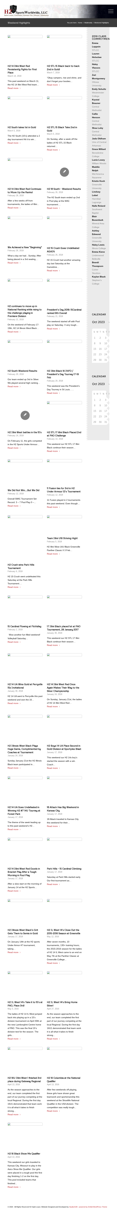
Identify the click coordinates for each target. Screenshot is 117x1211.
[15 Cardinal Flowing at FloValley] (25, 609)
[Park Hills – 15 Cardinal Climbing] (64, 852)
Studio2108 (73, 1207)
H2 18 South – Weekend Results (64, 188)
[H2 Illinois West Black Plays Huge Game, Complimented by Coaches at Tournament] (25, 729)
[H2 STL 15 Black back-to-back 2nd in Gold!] (64, 49)
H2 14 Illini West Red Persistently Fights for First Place (22, 69)
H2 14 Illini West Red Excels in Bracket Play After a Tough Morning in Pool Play (24, 872)
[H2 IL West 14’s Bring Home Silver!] (64, 985)
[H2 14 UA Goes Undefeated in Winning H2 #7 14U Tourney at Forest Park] (25, 790)
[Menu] (109, 11)
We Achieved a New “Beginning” (25, 247)
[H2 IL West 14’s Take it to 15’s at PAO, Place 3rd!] (25, 985)
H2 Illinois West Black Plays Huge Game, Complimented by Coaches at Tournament (24, 749)
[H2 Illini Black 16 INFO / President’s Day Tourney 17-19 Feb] (64, 354)
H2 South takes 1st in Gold (22, 127)
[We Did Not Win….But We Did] (25, 473)
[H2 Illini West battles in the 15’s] (25, 415)
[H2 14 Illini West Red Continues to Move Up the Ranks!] (25, 172)
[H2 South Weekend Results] (25, 354)
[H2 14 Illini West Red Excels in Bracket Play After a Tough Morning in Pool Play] (25, 852)
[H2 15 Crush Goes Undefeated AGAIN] (64, 230)
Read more (13, 88)
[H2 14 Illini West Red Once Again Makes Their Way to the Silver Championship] (64, 667)
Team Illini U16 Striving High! (62, 538)
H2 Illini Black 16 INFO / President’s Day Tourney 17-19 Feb (63, 374)
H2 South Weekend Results (22, 370)
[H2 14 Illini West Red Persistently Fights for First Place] (25, 49)
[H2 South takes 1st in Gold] (25, 110)
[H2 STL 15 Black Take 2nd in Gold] (64, 110)
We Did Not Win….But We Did (23, 490)
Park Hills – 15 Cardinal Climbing (64, 868)
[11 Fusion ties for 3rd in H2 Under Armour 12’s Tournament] (64, 472)
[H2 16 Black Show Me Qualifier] (25, 1137)
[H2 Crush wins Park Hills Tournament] (25, 538)
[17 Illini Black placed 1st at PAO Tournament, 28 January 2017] (64, 609)
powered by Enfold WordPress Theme (93, 1207)
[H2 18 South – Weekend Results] (64, 172)
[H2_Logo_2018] (26, 10)
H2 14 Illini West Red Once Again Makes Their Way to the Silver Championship (63, 687)
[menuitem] (109, 11)
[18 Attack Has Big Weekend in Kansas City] (64, 790)
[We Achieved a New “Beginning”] (25, 230)
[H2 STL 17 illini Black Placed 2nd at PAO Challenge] (64, 415)
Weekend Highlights (19, 22)
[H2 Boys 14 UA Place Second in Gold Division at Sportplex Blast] (64, 729)
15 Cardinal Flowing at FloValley (24, 626)
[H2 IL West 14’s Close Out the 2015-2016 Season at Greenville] (64, 913)
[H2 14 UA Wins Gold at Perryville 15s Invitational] (25, 667)
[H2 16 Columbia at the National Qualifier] (64, 1061)
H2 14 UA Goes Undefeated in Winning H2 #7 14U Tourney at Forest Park (24, 810)
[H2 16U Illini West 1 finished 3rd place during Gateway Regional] (25, 1061)
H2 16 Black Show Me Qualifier (24, 1153)
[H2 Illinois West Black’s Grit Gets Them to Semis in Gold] (25, 913)
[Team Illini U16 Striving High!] (64, 525)
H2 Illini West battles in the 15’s (25, 432)
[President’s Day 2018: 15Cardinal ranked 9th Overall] (64, 293)
